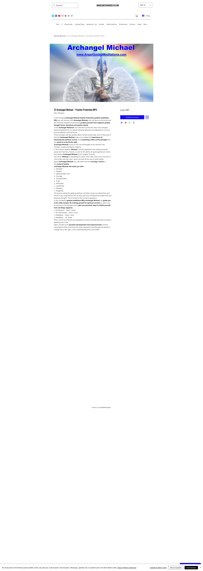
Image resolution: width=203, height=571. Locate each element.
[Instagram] (62, 16)
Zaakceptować (191, 568)
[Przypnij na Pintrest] (125, 122)
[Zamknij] (200, 567)
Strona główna (59, 36)
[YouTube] (59, 16)
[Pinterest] (65, 16)
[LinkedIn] (56, 16)
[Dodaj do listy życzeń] (147, 117)
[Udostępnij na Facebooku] (121, 122)
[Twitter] (53, 16)
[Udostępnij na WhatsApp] (129, 122)
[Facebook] (69, 16)
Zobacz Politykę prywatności (126, 568)
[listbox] (145, 5)
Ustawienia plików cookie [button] (158, 568)
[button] (145, 5)
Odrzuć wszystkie (176, 568)
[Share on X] (133, 122)
